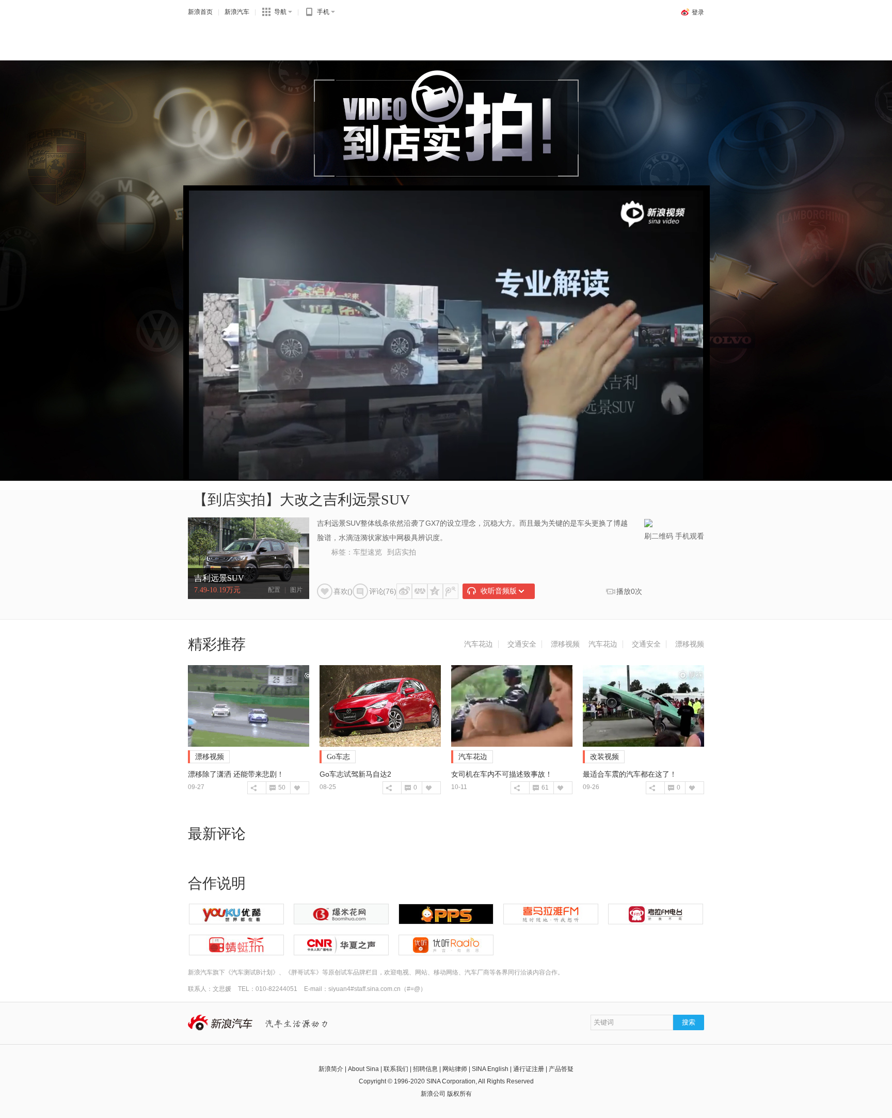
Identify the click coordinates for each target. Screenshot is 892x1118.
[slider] (648, 467)
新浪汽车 (237, 11)
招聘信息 (425, 1069)
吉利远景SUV (219, 578)
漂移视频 (565, 644)
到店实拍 (401, 552)
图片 (296, 589)
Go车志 (338, 757)
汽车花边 (478, 644)
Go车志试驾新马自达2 (355, 774)
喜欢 (296, 788)
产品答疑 (561, 1069)
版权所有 (459, 1093)
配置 (274, 589)
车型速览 (367, 552)
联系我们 (396, 1069)
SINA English (490, 1069)
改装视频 (604, 757)
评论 (272, 788)
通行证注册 (528, 1069)
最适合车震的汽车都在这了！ (630, 774)
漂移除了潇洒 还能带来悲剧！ (236, 774)
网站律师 (454, 1069)
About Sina (363, 1069)
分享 (254, 788)
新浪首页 (200, 11)
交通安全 (521, 644)
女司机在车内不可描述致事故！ (501, 774)
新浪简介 (330, 1069)
